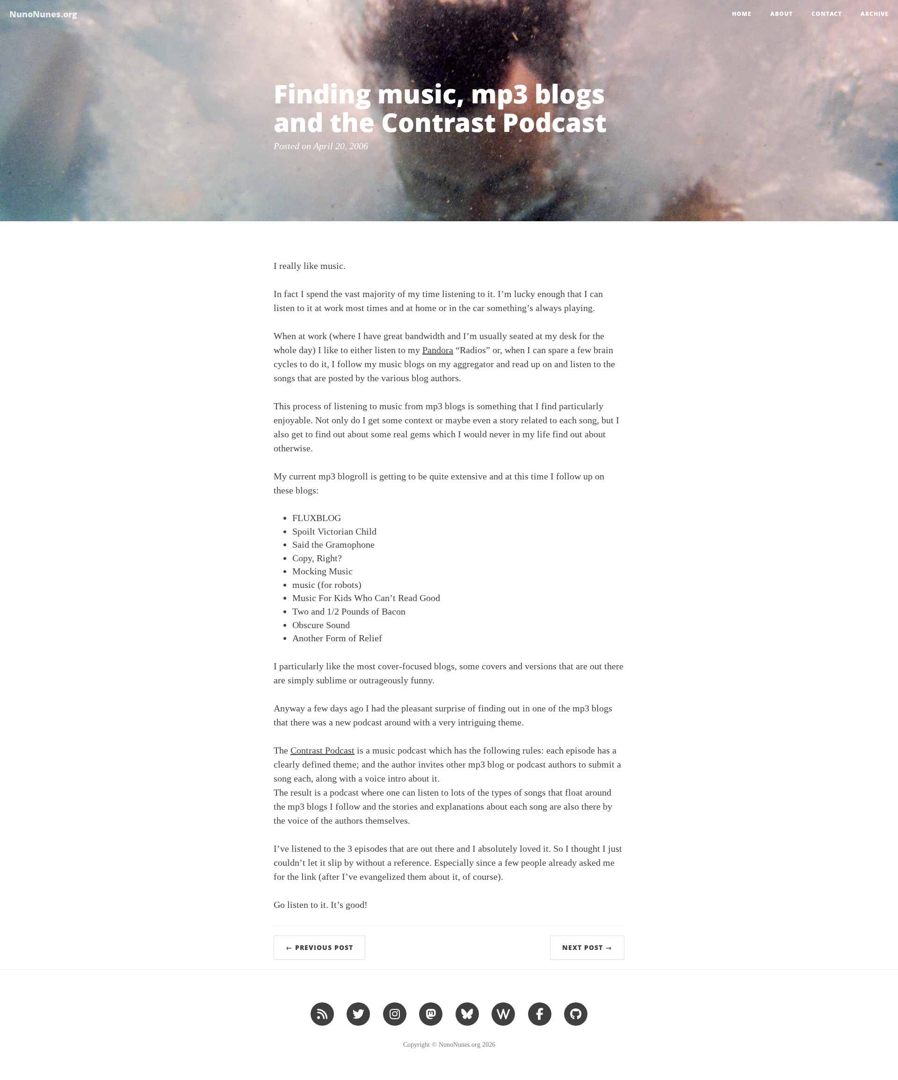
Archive (875, 14)
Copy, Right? (317, 558)
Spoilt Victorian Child (334, 531)
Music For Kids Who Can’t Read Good (366, 598)
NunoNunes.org (43, 14)
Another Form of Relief (337, 638)
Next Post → (587, 947)
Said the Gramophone (333, 544)
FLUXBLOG (316, 518)
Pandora (437, 350)
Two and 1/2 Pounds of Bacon (349, 611)
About (781, 14)
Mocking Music (322, 571)
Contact (826, 14)
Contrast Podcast (322, 750)
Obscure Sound (321, 625)
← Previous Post (319, 947)
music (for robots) (327, 585)
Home (742, 14)
